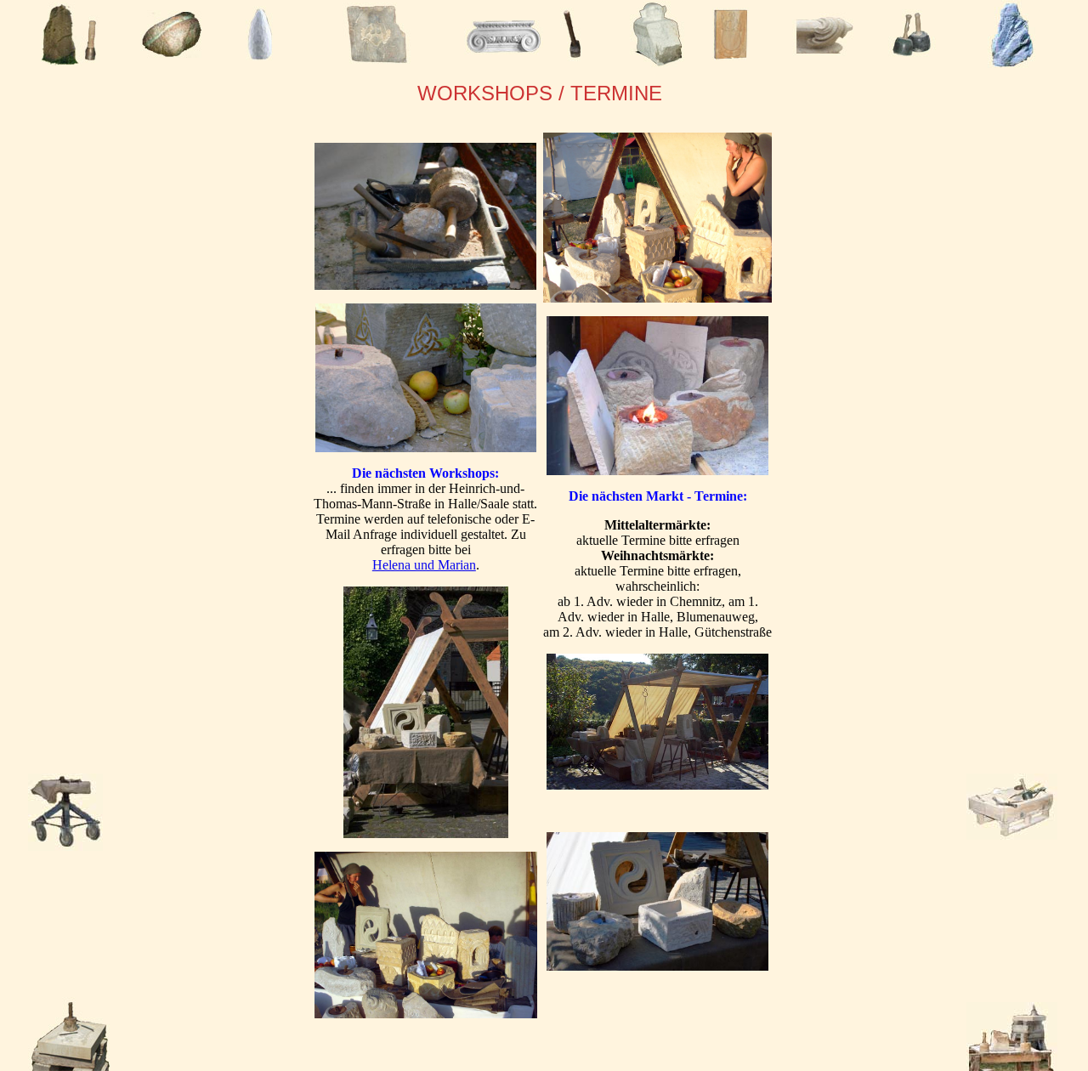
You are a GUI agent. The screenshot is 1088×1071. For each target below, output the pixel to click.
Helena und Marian (424, 565)
